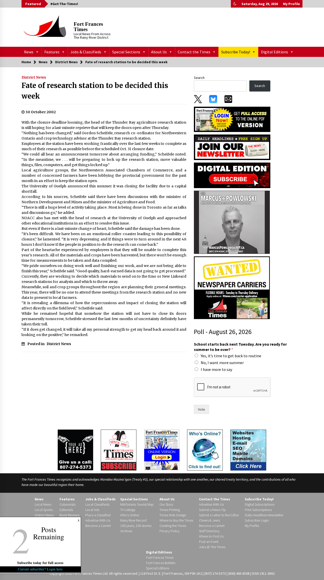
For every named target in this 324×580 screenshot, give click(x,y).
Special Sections (126, 51)
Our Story (166, 504)
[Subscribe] (118, 450)
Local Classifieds (97, 504)
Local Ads (92, 509)
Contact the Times (194, 51)
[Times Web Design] (248, 449)
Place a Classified (98, 515)
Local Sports (44, 509)
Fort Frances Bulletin (160, 563)
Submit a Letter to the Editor (219, 515)
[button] (234, 4)
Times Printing (169, 509)
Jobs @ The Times (212, 547)
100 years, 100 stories (135, 525)
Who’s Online (129, 515)
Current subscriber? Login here (40, 569)
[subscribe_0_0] (232, 119)
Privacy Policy (169, 531)
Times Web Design (172, 515)
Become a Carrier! (98, 525)
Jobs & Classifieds (85, 51)
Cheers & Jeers (209, 520)
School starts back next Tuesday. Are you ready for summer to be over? (240, 347)
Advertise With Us (97, 520)
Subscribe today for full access (40, 562)
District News (34, 77)
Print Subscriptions (258, 509)
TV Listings (127, 509)
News (28, 51)
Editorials (66, 509)
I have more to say (216, 369)
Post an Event (208, 541)
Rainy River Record (133, 520)
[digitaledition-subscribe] (232, 175)
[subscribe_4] (232, 147)
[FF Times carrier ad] (232, 287)
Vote (201, 409)
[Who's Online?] (205, 449)
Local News (43, 504)
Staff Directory (209, 531)
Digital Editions (274, 51)
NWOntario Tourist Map (137, 504)
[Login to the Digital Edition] (161, 449)
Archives (126, 531)
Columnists (67, 504)
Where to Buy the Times (176, 520)
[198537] (232, 222)
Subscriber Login (257, 520)
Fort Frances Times (88, 26)
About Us (159, 51)
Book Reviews (69, 515)
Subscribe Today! (235, 51)
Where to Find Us (211, 536)
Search (199, 77)
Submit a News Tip (212, 509)
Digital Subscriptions (259, 504)
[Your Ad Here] (75, 450)
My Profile (291, 4)
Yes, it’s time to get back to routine (231, 355)
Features (51, 51)
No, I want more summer (222, 362)
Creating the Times (172, 525)
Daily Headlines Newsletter (264, 515)
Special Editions (157, 568)
